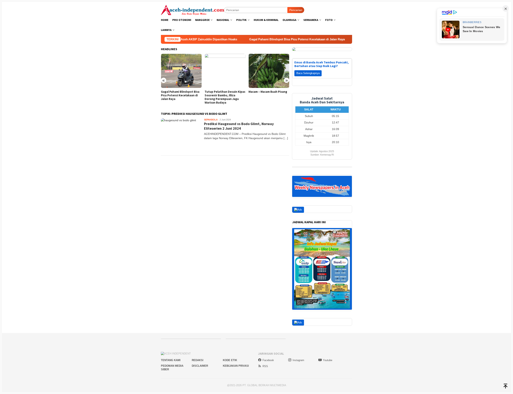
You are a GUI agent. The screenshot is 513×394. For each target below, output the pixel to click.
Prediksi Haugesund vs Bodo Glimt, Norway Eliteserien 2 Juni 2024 (239, 126)
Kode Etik (230, 360)
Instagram (298, 360)
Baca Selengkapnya (308, 73)
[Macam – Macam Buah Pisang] (268, 71)
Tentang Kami (171, 360)
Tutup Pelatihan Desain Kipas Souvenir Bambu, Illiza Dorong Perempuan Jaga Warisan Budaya (225, 97)
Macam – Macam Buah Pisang (267, 92)
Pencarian (295, 10)
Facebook (268, 360)
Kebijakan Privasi (236, 365)
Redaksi (197, 360)
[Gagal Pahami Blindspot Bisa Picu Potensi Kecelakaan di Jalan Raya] (181, 71)
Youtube (327, 360)
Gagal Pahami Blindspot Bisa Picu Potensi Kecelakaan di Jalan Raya (280, 39)
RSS (265, 366)
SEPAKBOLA (211, 119)
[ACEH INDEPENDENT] (192, 9)
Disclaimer (200, 365)
